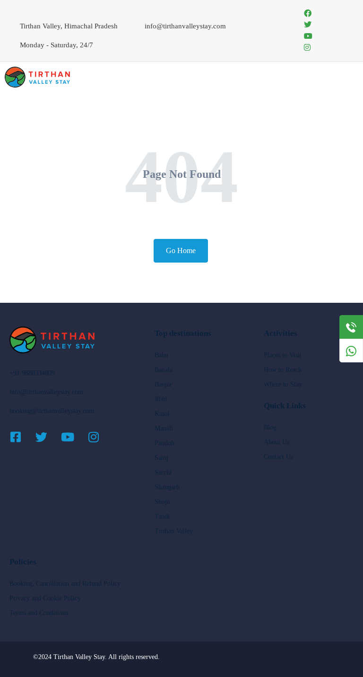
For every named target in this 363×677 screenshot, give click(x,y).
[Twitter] (47, 437)
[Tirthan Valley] (37, 76)
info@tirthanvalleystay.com (46, 392)
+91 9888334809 (32, 373)
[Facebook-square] (21, 437)
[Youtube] (73, 437)
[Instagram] (99, 437)
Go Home (181, 250)
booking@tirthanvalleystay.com (51, 410)
